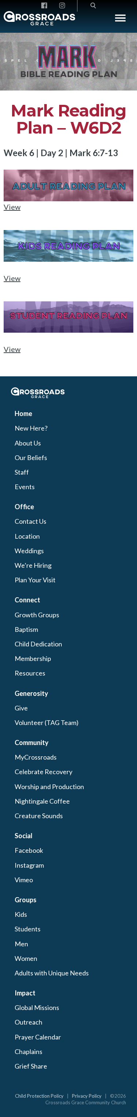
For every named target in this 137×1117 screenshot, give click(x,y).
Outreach (28, 1022)
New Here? (31, 428)
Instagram (29, 865)
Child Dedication (38, 644)
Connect (27, 600)
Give (21, 708)
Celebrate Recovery (43, 772)
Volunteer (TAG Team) (47, 722)
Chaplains (28, 1051)
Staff (22, 472)
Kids (21, 914)
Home (23, 413)
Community (32, 742)
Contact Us (30, 521)
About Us (28, 443)
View (12, 206)
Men (21, 944)
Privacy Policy (87, 1096)
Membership (33, 658)
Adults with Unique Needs (52, 973)
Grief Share (31, 1066)
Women (26, 958)
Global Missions (37, 1007)
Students (28, 929)
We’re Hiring (33, 565)
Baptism (26, 629)
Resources (30, 673)
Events (25, 487)
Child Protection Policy (39, 1096)
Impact (25, 993)
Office (24, 507)
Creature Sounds (39, 816)
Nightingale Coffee (42, 801)
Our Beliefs (31, 457)
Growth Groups (37, 615)
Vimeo (24, 880)
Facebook (29, 850)
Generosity (31, 693)
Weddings (29, 551)
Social (24, 836)
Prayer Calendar (38, 1037)
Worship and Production (49, 787)
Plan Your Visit (35, 580)
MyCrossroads (36, 757)
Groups (26, 900)
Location (27, 536)
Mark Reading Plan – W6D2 (68, 119)
